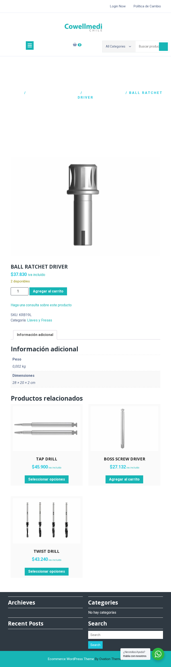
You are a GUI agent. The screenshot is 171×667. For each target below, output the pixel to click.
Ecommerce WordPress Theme (85, 659)
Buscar (163, 46)
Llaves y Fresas (104, 93)
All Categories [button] (115, 46)
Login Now (118, 6)
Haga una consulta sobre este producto (41, 305)
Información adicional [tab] (35, 335)
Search (95, 645)
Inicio (16, 93)
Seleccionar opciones (46, 479)
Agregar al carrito (48, 291)
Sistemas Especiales (53, 93)
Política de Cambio (147, 6)
